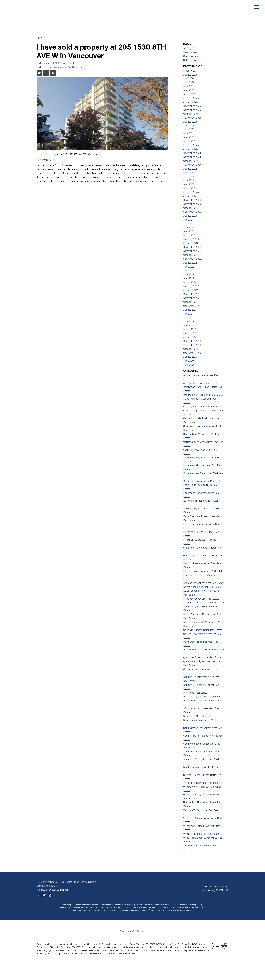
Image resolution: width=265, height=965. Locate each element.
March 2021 (189, 329)
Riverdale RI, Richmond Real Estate (202, 697)
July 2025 (188, 125)
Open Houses (190, 56)
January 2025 (190, 149)
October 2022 (190, 255)
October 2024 (190, 161)
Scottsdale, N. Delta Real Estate (200, 716)
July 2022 (188, 267)
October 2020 (190, 349)
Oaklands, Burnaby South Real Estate (202, 630)
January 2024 (190, 196)
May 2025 (188, 133)
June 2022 (189, 270)
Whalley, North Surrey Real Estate (201, 834)
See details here (45, 160)
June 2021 (189, 317)
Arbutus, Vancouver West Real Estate (203, 383)
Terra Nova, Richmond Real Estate (201, 783)
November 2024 (192, 157)
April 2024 (188, 184)
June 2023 (189, 223)
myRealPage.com (137, 931)
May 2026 (188, 86)
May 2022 (188, 274)
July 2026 (188, 78)
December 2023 (192, 200)
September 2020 (192, 353)
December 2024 (192, 153)
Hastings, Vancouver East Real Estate (203, 571)
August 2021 (190, 310)
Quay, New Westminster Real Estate (202, 657)
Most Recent (190, 71)
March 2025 (189, 141)
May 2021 (188, 321)
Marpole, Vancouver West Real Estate (203, 602)
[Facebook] (39, 895)
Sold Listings (190, 60)
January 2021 (190, 337)
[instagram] (50, 895)
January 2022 (190, 290)
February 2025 (191, 145)
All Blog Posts (190, 48)
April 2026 (188, 90)
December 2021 (192, 294)
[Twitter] (44, 895)
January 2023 (190, 243)
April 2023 (188, 231)
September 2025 (192, 118)
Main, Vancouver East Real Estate (201, 599)
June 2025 (189, 129)
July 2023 (188, 220)
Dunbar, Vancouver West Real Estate (202, 481)
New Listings (190, 52)
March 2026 (189, 94)
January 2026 (190, 102)
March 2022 (189, 282)
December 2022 (192, 247)
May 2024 (188, 180)
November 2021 (192, 298)
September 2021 (192, 306)
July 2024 (188, 172)
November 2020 (192, 345)
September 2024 (192, 165)
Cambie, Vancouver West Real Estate (203, 406)
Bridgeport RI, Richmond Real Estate (203, 395)
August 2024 (190, 169)
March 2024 (189, 188)
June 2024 (189, 176)
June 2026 (189, 82)
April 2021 (188, 325)
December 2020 (192, 341)
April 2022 (188, 278)
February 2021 (191, 333)
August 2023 (190, 216)
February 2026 (191, 98)
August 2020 (190, 357)
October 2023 (190, 208)
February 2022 (191, 286)
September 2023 (192, 212)
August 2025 (190, 122)
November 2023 (192, 204)
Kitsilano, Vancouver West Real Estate (203, 583)
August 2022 (190, 263)
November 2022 (192, 251)
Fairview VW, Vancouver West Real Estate (64, 67)
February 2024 (191, 192)
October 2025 (190, 114)
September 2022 (192, 259)
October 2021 (190, 302)
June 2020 (189, 365)
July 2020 (188, 361)
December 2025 (192, 106)
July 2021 (188, 314)
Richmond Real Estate (195, 693)
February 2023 (191, 239)
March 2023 (189, 235)
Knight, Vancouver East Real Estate (202, 587)
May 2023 (188, 227)
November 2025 (192, 110)
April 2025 (188, 137)
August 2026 (190, 75)
